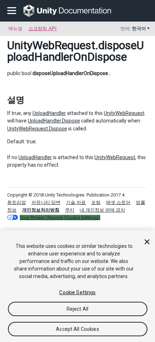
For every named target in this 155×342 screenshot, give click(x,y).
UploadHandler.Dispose (54, 121)
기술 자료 (76, 202)
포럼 (96, 202)
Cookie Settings (77, 292)
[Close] (147, 242)
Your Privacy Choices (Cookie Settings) (60, 217)
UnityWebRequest (51, 45)
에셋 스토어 (118, 202)
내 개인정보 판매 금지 (102, 210)
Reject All (77, 309)
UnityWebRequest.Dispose (37, 128)
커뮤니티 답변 (46, 202)
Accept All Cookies (77, 329)
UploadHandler (49, 113)
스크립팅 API (42, 28)
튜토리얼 (16, 202)
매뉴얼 (15, 28)
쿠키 (69, 210)
